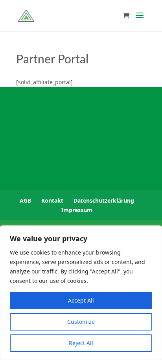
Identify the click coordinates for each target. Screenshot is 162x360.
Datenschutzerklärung (104, 200)
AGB (25, 200)
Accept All (81, 300)
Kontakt (52, 200)
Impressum (76, 210)
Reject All (81, 343)
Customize (81, 321)
